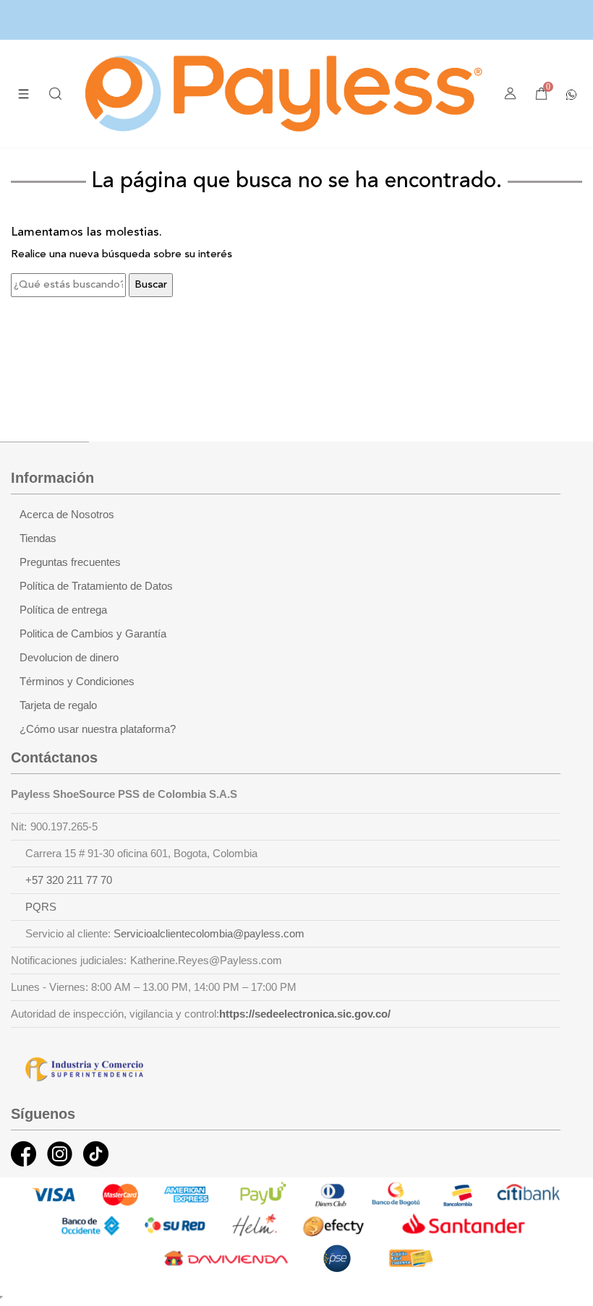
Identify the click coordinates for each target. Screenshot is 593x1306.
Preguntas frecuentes (70, 562)
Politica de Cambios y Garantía (93, 633)
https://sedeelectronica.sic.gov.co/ (305, 1014)
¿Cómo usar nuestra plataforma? (98, 729)
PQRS (40, 907)
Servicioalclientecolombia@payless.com (209, 933)
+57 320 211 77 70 (68, 880)
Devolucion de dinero (69, 657)
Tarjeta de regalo (58, 705)
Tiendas (38, 538)
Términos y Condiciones (77, 681)
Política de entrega (63, 610)
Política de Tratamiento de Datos (96, 586)
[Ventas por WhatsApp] (571, 93)
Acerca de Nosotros (67, 514)
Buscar (151, 285)
